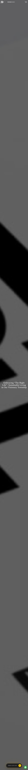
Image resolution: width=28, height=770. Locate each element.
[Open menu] (25, 2)
